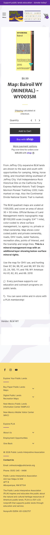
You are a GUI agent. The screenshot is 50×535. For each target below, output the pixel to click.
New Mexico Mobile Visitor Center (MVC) (18, 413)
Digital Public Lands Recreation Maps (12, 397)
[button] (46, 16)
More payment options (25, 146)
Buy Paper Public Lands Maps (14, 388)
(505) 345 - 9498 (18, 470)
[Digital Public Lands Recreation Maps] (33, 397)
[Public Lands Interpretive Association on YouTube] (16, 369)
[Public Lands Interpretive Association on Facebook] (4, 369)
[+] (39, 120)
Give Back (7, 443)
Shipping (19, 110)
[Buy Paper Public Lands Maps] (33, 388)
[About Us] (33, 432)
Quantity (14, 120)
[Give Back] (33, 443)
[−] (31, 120)
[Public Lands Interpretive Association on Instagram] (10, 369)
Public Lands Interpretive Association (28, 452)
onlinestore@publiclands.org (22, 465)
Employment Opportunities (15, 438)
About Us (7, 432)
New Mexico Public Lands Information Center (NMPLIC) (16, 405)
